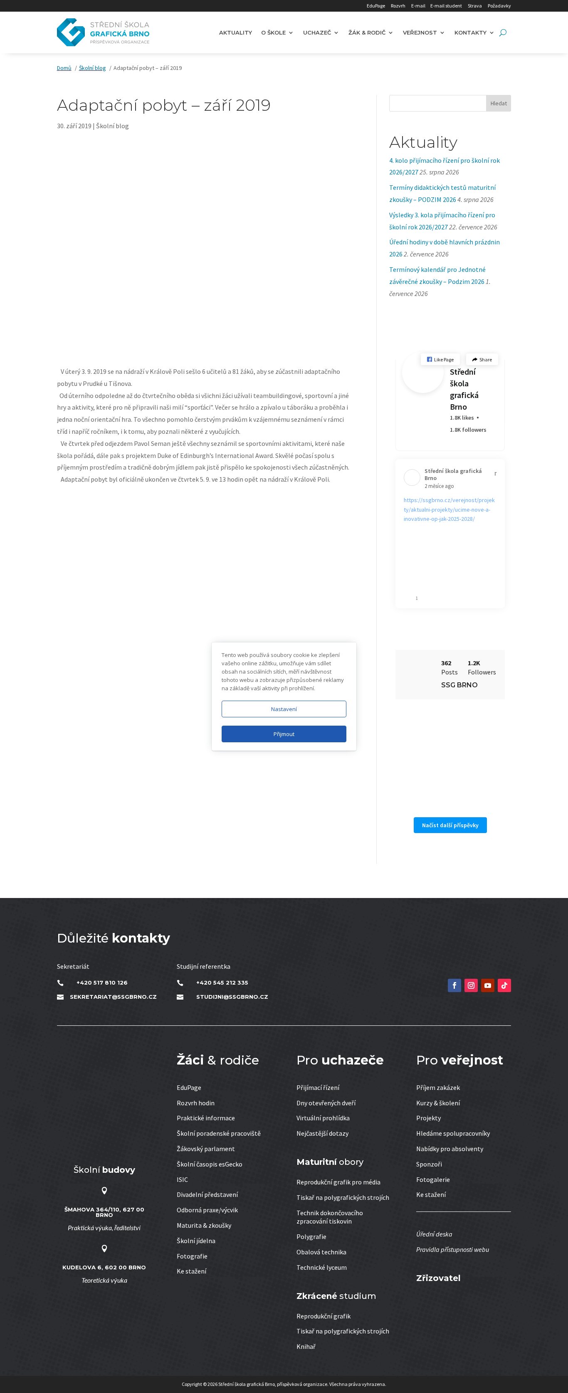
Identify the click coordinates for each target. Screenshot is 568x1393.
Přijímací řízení (317, 1087)
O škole (273, 32)
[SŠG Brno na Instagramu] (471, 985)
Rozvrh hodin (196, 1103)
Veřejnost (420, 32)
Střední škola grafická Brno (464, 389)
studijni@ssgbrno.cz (232, 996)
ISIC (182, 1179)
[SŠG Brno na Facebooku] (454, 985)
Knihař (306, 1346)
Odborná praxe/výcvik (207, 1210)
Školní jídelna (196, 1240)
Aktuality (235, 32)
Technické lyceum (321, 1267)
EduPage (376, 5)
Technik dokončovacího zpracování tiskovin (329, 1217)
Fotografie (192, 1256)
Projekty (428, 1118)
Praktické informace (206, 1118)
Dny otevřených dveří (326, 1103)
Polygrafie (311, 1236)
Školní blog (112, 126)
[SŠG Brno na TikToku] (504, 985)
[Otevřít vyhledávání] (502, 32)
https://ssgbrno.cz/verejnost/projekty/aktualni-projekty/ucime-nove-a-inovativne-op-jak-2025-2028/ (449, 509)
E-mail (418, 5)
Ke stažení (191, 1271)
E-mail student (446, 5)
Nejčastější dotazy (322, 1133)
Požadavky (499, 5)
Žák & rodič (366, 32)
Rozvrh (398, 5)
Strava (475, 5)
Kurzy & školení (438, 1103)
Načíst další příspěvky (450, 825)
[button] (440, 359)
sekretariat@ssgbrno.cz (113, 996)
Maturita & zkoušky (204, 1225)
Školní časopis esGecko (209, 1164)
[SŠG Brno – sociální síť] (487, 985)
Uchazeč (317, 32)
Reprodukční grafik (323, 1316)
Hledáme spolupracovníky (453, 1133)
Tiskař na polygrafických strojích (342, 1197)
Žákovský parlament (206, 1148)
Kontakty (470, 32)
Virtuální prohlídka (323, 1118)
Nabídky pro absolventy (449, 1148)
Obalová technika (321, 1252)
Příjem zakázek (438, 1087)
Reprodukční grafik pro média (338, 1182)
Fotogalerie (433, 1179)
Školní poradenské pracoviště (219, 1133)
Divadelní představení (207, 1194)
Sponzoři (429, 1164)
